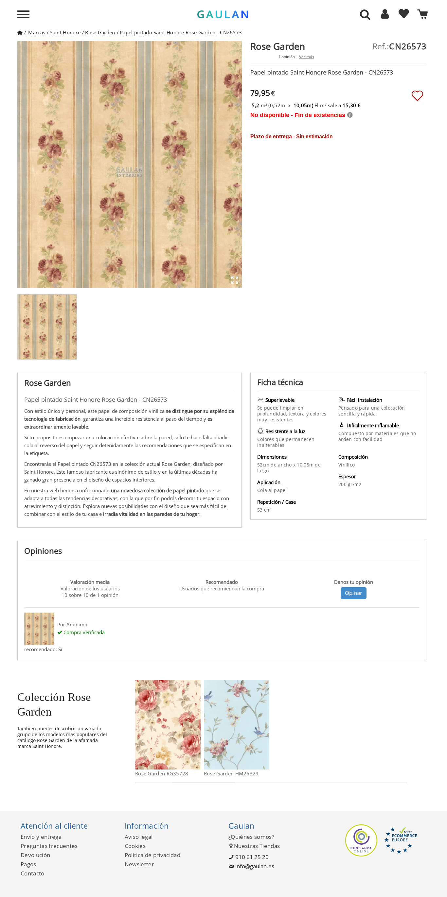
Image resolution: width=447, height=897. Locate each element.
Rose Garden (100, 32)
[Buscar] (365, 15)
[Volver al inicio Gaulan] (19, 32)
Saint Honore (65, 32)
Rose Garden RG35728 (161, 773)
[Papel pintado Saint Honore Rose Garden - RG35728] (196, 725)
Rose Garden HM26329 (231, 773)
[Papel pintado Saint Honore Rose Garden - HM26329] (265, 725)
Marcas (36, 32)
